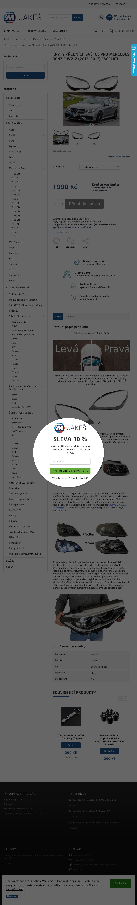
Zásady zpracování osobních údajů (70, 478)
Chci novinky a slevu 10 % (70, 471)
